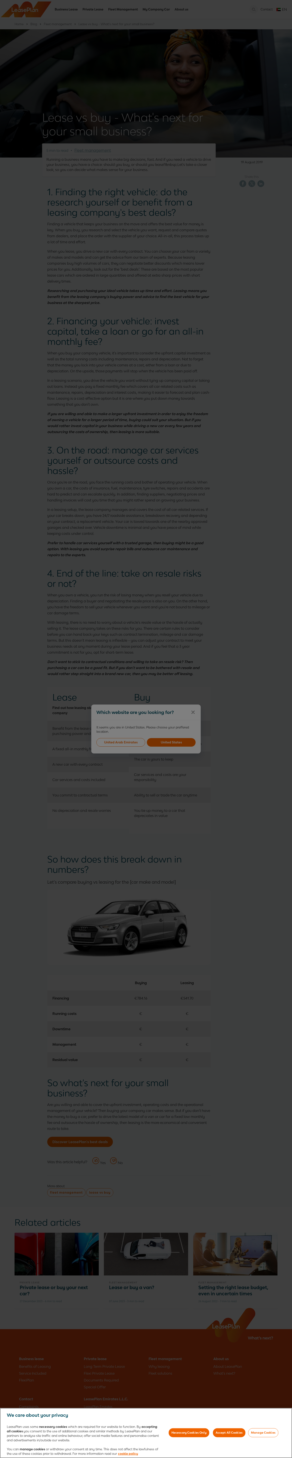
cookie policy (128, 1453)
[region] (146, 1433)
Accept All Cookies (229, 1432)
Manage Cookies (263, 1432)
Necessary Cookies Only (188, 1432)
